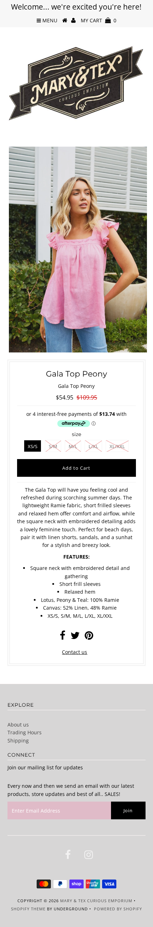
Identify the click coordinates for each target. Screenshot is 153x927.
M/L (73, 446)
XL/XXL (117, 446)
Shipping (18, 740)
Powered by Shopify (118, 908)
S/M (53, 446)
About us (18, 724)
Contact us (74, 652)
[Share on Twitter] (75, 637)
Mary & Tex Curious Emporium (96, 900)
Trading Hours (24, 732)
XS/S (32, 446)
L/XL (93, 446)
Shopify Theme (28, 908)
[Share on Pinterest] (89, 637)
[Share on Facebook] (62, 637)
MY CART (98, 20)
